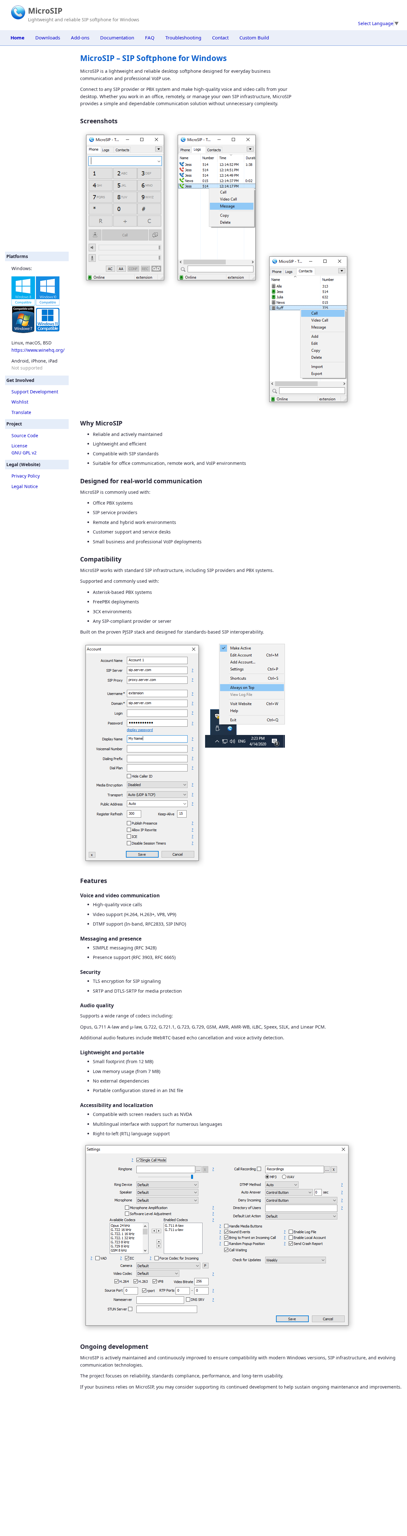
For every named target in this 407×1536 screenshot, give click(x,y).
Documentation (117, 37)
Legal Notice (24, 486)
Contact (220, 37)
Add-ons (80, 37)
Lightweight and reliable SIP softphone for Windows (83, 20)
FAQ (150, 37)
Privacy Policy (25, 476)
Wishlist (19, 402)
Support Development (34, 392)
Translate (21, 412)
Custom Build (254, 37)
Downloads (47, 37)
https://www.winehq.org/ (38, 350)
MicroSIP (45, 10)
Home (17, 37)
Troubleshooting (183, 37)
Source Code (24, 435)
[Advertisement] (37, 148)
